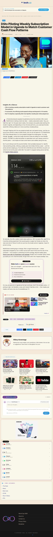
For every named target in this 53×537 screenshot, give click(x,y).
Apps (11, 319)
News (4, 20)
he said (10, 136)
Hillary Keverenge (8, 34)
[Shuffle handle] (19, 402)
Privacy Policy (22, 521)
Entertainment (20, 319)
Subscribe (44, 295)
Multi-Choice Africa (29, 319)
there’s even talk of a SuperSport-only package (16, 254)
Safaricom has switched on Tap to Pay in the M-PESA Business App (8, 387)
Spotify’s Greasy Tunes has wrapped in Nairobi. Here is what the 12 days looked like (25, 387)
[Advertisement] (26, 93)
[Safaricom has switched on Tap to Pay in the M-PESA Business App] (10, 380)
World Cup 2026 (23, 513)
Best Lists (5, 491)
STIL (4, 498)
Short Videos (6, 495)
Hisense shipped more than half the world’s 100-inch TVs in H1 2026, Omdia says (42, 370)
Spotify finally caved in (11, 152)
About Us (21, 516)
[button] (17, 304)
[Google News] (30, 324)
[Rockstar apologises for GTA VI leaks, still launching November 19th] (10, 364)
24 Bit (4, 493)
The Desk (5, 486)
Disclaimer (21, 524)
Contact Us (22, 518)
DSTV (15, 319)
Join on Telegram (44, 9)
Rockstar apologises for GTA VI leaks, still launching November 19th (8, 370)
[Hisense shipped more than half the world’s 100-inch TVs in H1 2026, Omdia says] (43, 364)
